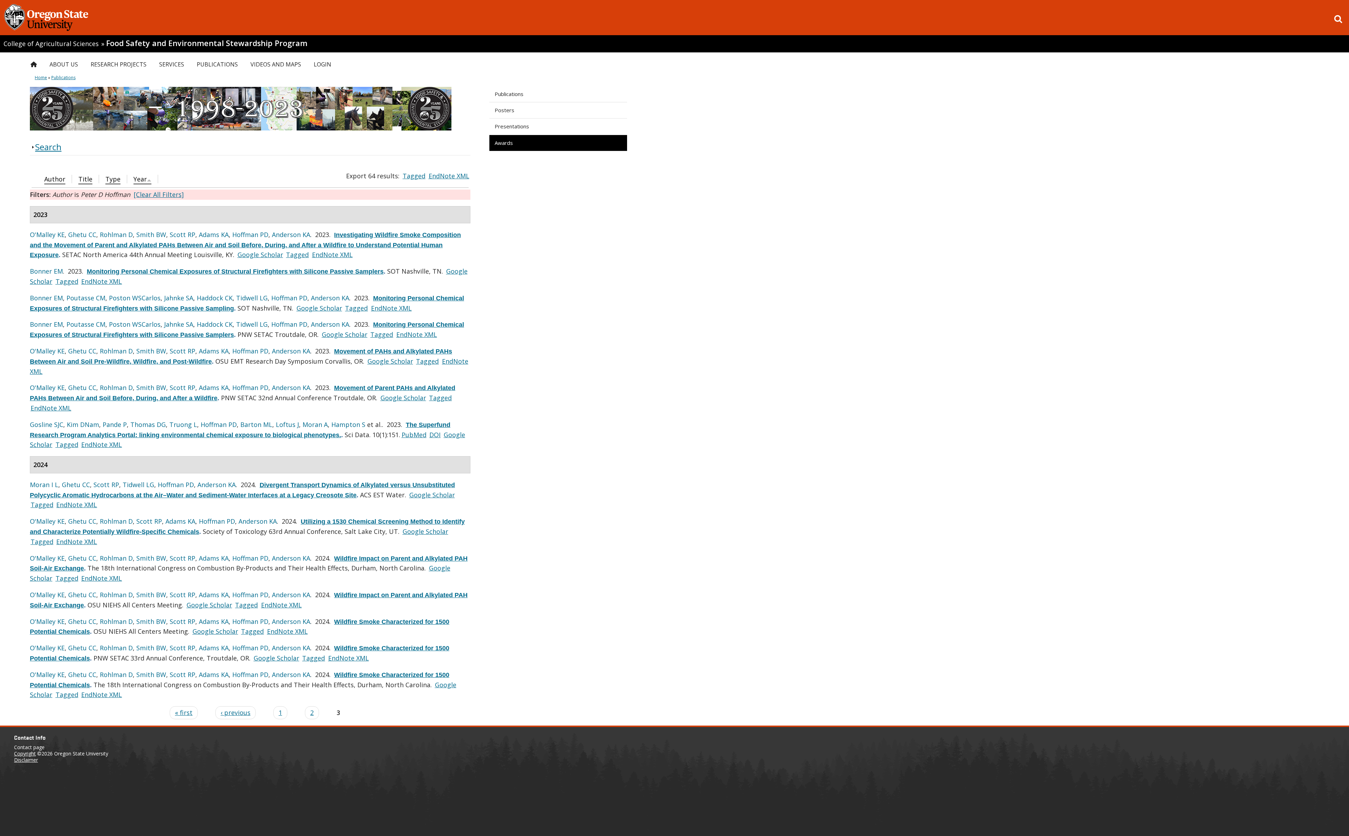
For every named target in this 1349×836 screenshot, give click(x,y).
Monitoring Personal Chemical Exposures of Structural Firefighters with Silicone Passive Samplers (235, 271)
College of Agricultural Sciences (51, 43)
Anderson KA (291, 234)
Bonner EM (46, 271)
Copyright (25, 753)
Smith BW (151, 234)
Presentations (512, 126)
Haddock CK (215, 298)
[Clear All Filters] (159, 194)
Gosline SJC (46, 424)
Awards (504, 142)
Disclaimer (26, 760)
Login (322, 64)
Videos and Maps (275, 64)
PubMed (414, 434)
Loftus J (287, 424)
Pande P (115, 424)
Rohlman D (116, 234)
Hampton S (348, 424)
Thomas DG (148, 424)
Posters (504, 110)
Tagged (414, 176)
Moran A (315, 424)
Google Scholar (260, 254)
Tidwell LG (252, 298)
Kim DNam (83, 424)
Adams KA (214, 234)
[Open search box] (1338, 19)
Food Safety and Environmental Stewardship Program (206, 43)
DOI (435, 434)
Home (41, 78)
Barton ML (256, 424)
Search (48, 147)
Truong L (183, 424)
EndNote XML (449, 176)
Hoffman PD (250, 234)
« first (184, 712)
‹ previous (235, 712)
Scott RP (182, 234)
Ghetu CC (82, 234)
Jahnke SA (178, 298)
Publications (509, 93)
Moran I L (44, 484)
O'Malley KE (47, 234)
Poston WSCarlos (135, 298)
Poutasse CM (85, 298)
